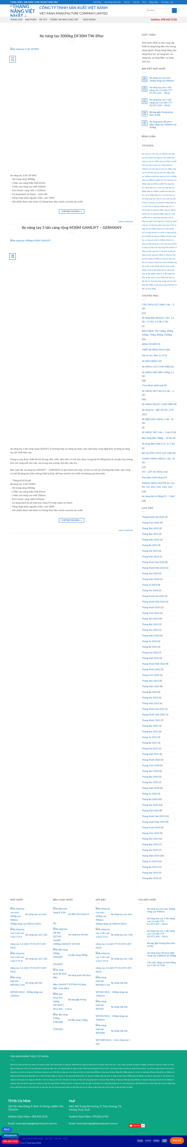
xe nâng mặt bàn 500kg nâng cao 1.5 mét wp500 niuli (159, 228)
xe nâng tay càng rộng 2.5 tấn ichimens (158, 1076)
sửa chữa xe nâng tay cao (42, 1072)
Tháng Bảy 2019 (150, 844)
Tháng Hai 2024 (150, 590)
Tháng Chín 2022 (150, 675)
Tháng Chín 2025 (150, 523)
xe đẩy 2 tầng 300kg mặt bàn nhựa (157, 266)
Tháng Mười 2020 (151, 760)
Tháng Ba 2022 (149, 692)
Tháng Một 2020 (150, 810)
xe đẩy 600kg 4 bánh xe (154, 274)
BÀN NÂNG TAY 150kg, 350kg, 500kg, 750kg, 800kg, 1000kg (158, 333)
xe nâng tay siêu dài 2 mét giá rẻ (58, 1080)
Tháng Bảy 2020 (150, 777)
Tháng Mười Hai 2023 (153, 596)
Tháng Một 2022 (150, 703)
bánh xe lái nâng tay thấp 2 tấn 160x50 (45, 1065)
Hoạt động (89, 20)
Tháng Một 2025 (150, 557)
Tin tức (127, 2)
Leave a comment (125, 221)
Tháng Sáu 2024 (150, 573)
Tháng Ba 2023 (149, 647)
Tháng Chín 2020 (150, 765)
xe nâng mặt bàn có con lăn (155, 232)
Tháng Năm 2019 (150, 856)
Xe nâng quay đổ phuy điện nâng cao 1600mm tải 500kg (162, 124)
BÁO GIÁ (177, 1141)
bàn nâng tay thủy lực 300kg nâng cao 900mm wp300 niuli (159, 161)
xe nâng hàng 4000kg (91, 1072)
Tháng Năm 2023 (150, 635)
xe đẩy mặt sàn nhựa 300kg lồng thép (159, 277)
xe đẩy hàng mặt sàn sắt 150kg (81, 1087)
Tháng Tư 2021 (149, 737)
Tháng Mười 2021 (151, 720)
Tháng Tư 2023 (149, 641)
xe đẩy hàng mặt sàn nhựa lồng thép (26, 1087)
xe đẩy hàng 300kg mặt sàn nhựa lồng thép (118, 1083)
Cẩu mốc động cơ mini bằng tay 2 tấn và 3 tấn (161, 964)
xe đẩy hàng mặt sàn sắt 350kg (103, 1087)
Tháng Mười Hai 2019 (153, 816)
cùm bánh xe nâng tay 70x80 (157, 1065)
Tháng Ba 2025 (149, 545)
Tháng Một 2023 (150, 658)
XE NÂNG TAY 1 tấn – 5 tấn (156, 432)
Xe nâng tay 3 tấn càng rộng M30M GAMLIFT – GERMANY (72, 228)
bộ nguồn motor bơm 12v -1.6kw (109, 1065)
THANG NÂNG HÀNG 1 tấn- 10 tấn (158, 461)
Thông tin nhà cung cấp (64, 20)
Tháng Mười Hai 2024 (153, 562)
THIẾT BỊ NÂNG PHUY (153, 350)
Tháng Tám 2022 (150, 681)
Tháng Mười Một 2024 (153, 568)
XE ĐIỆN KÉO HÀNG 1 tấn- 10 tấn (157, 421)
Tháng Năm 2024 (150, 579)
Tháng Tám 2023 (150, 619)
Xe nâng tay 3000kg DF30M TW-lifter (72, 36)
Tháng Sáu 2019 (150, 850)
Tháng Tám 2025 (150, 528)
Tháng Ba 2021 (149, 743)
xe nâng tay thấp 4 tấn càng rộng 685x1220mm (158, 247)
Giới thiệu (97, 2)
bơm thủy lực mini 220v (161, 199)
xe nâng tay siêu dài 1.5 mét (36, 1080)
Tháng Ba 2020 (149, 799)
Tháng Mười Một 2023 (153, 602)
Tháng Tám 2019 (150, 839)
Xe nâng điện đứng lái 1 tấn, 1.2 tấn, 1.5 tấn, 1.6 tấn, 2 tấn (158, 320)
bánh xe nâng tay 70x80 (67, 1065)
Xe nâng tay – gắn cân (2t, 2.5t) (157, 410)
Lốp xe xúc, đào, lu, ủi (153, 355)
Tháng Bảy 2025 (150, 534)
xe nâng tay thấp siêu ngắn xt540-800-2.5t (88, 1083)
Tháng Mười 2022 (151, 669)
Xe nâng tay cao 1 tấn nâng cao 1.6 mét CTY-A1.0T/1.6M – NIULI (161, 102)
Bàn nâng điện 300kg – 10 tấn (157, 438)
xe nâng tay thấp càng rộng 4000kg (127, 1080)
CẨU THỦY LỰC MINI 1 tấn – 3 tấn (158, 306)
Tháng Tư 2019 (149, 861)
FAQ (144, 2)
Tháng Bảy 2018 (150, 878)
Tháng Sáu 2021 (150, 731)
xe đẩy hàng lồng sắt (141, 1083)
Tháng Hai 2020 (150, 805)
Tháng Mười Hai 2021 (153, 709)
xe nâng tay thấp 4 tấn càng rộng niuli (83, 1080)
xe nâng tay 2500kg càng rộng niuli (98, 1076)
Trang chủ (16, 20)
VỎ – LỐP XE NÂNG (152, 472)
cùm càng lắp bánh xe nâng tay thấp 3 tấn (42, 1068)
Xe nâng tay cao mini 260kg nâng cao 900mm (161, 79)
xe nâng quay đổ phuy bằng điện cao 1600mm (156, 1072)
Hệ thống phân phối (112, 2)
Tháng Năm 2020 (150, 788)
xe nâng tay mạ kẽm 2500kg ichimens (158, 240)
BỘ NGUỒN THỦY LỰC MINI (157, 453)
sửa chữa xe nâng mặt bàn (156, 1068)
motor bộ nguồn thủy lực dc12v (98, 1068)
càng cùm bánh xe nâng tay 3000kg (134, 1065)
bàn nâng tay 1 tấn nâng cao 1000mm (155, 154)
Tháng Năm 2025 (150, 540)
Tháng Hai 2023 (150, 652)
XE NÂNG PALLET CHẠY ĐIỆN (157, 404)
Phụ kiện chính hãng (152, 477)
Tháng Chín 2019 (150, 833)
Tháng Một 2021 (150, 754)
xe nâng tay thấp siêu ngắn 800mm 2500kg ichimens (54, 1083)
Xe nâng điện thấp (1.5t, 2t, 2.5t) (158, 444)
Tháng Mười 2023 (151, 607)
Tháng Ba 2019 (149, 867)
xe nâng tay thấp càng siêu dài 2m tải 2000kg (156, 1080)
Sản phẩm (30, 20)
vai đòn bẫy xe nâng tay (60, 1072)
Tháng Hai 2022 (150, 698)
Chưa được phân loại (152, 385)
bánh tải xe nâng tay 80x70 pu (20, 1065)
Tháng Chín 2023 (150, 613)
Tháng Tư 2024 (149, 585)
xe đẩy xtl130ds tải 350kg (124, 1087)
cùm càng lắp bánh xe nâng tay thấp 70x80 (72, 1068)
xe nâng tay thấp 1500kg (106, 1080)
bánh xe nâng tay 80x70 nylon (86, 1065)
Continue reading (71, 211)
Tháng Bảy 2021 (150, 726)
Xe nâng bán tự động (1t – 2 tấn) (158, 496)
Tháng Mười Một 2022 (153, 664)
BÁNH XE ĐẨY (149, 344)
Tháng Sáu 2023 (150, 630)
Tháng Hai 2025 (150, 551)
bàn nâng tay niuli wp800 (162, 158)
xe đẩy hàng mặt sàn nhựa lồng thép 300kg (55, 1087)
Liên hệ (136, 2)
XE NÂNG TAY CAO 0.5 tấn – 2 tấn (158, 393)
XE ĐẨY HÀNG (149, 361)
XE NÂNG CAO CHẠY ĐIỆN (156, 367)
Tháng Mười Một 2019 (153, 822)
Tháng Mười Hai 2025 (153, 517)
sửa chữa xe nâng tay (25, 1072)
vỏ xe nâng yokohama (76, 1072)
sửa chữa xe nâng (116, 1068)
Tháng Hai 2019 (150, 873)
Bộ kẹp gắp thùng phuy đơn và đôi (161, 113)
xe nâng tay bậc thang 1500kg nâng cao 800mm (127, 1076)
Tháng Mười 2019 (151, 827)
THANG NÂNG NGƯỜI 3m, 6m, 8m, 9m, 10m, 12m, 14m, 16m (158, 485)
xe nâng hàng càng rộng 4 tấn (161, 217)
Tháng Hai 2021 (150, 748)
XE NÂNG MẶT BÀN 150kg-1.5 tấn (158, 374)
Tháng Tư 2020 (149, 794)
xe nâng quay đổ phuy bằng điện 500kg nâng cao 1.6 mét (120, 1072)
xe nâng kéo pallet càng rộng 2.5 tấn (161, 225)
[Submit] (174, 10)
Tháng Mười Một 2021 (153, 714)
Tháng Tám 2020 (150, 771)
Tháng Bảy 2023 (150, 624)
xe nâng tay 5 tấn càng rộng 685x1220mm (70, 1076)
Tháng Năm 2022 (150, 686)
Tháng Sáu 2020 (150, 782)
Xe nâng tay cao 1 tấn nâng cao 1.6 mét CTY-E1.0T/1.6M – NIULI (161, 90)
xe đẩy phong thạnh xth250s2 (164, 285)
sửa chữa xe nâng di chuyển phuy (134, 1068)
